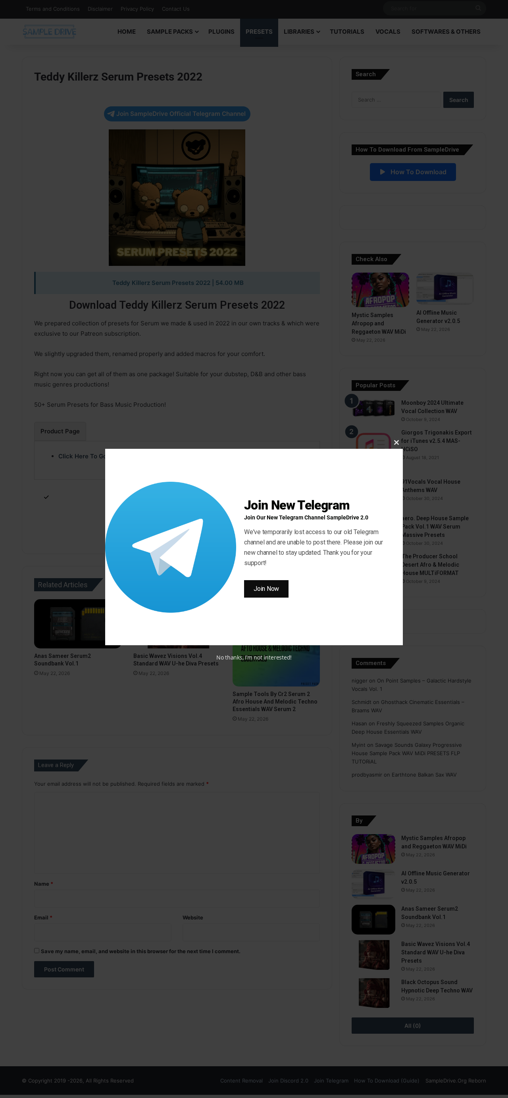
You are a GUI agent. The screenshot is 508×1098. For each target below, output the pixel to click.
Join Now (266, 588)
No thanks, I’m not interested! (254, 657)
